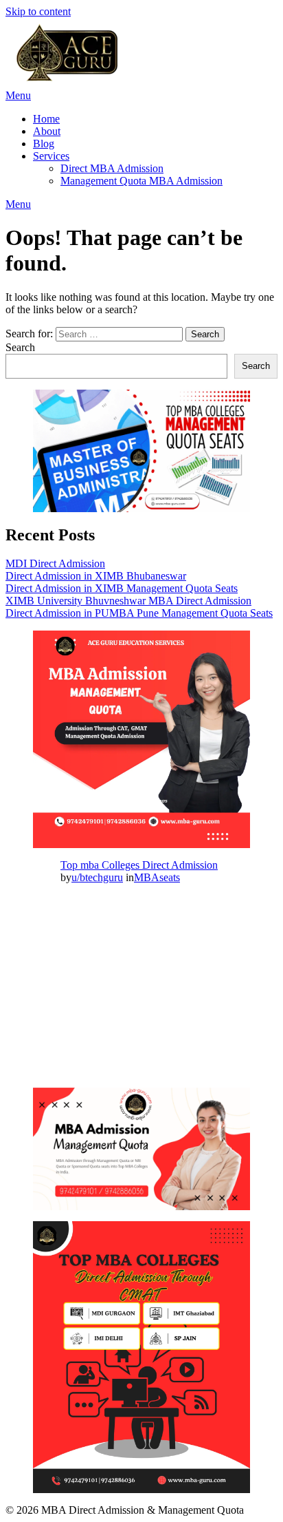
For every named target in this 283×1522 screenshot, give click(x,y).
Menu (18, 95)
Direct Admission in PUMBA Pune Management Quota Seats (139, 613)
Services (51, 156)
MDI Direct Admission (55, 563)
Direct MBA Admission (111, 168)
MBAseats (157, 877)
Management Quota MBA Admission (141, 181)
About (46, 131)
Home (46, 119)
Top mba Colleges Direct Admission (139, 865)
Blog (43, 143)
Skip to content (38, 11)
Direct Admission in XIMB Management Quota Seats (121, 588)
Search (20, 347)
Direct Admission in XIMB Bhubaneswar (95, 576)
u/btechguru (97, 877)
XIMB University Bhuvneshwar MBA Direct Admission (128, 600)
